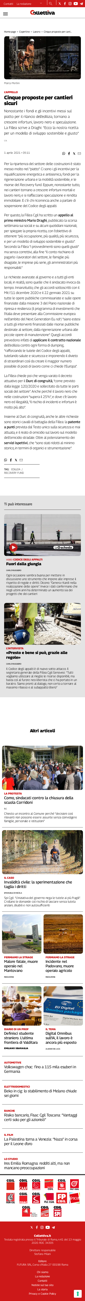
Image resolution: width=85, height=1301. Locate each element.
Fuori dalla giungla (23, 564)
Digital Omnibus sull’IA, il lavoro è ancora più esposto (61, 1038)
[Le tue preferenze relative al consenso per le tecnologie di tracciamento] (78, 1294)
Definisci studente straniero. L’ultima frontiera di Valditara (21, 1038)
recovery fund (14, 472)
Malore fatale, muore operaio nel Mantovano (21, 966)
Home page (10, 31)
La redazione (24, 3)
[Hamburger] (5, 14)
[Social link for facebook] (64, 3)
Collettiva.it (42, 1235)
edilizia (15, 469)
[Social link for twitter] (59, 3)
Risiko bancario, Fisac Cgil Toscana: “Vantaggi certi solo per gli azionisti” (40, 1117)
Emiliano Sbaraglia (16, 1048)
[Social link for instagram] (70, 3)
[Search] (50, 4)
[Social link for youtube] (76, 3)
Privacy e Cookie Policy (42, 1293)
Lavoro (36, 31)
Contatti (8, 3)
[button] (63, 153)
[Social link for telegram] (81, 3)
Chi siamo (42, 1272)
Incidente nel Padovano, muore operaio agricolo (60, 966)
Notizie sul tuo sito (42, 1285)
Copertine (24, 31)
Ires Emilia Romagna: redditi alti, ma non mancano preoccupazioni (37, 1165)
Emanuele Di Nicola (13, 893)
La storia (42, 1289)
